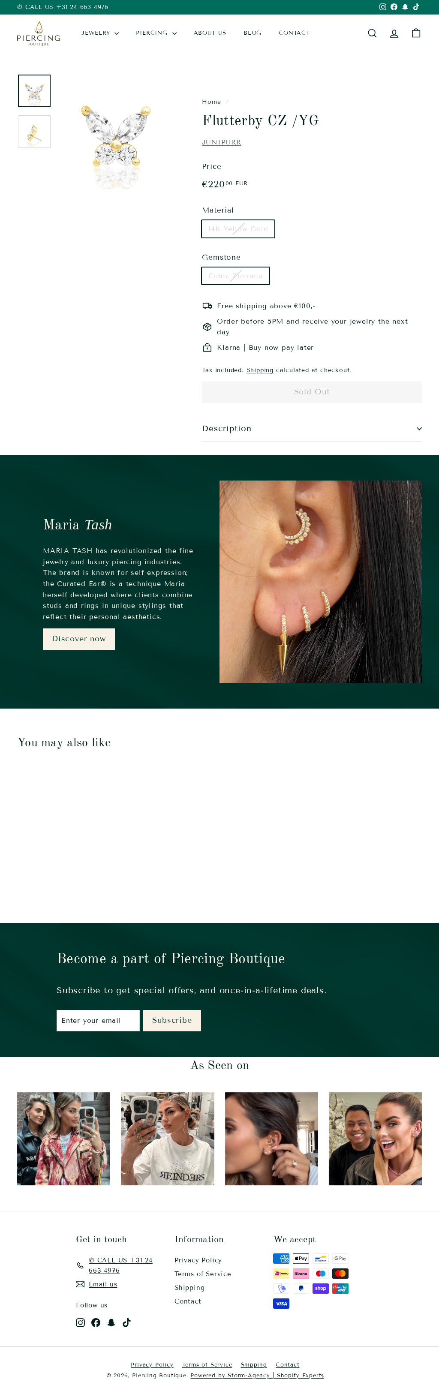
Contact (187, 1301)
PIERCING (153, 33)
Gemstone (221, 257)
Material (218, 210)
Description (226, 428)
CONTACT (294, 33)
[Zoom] (115, 131)
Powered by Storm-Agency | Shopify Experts (257, 1375)
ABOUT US (210, 33)
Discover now (79, 638)
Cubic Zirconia (235, 276)
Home (211, 101)
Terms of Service (203, 1274)
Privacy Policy (198, 1260)
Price (211, 166)
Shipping (260, 370)
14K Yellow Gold (238, 229)
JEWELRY (96, 33)
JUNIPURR (221, 142)
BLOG (253, 33)
